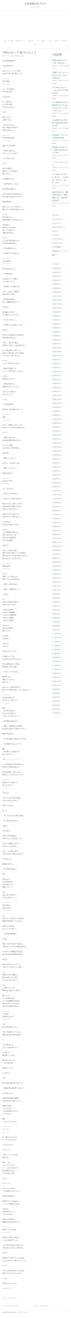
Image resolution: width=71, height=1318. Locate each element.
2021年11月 (55, 494)
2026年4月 (55, 284)
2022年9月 (55, 455)
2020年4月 (55, 570)
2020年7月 (55, 558)
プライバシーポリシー (23, 1312)
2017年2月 (55, 669)
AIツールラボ (56, 219)
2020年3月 (55, 574)
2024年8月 (55, 363)
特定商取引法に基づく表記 (9, 1312)
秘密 (53, 255)
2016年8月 (55, 693)
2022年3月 (55, 479)
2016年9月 (55, 689)
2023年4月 (55, 427)
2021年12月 (55, 491)
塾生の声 (57, 41)
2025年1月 (55, 344)
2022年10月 (55, 451)
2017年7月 (55, 649)
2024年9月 (55, 359)
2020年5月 (55, 566)
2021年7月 (55, 510)
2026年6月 (55, 276)
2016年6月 (55, 701)
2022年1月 (55, 487)
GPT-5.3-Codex (56, 239)
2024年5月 (55, 375)
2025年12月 (55, 300)
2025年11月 (55, 304)
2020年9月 (55, 550)
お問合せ (43, 41)
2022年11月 (55, 447)
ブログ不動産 (56, 247)
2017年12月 (55, 634)
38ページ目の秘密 (8, 41)
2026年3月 (55, 288)
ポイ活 (35, 44)
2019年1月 (55, 606)
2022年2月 (55, 483)
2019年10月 (55, 590)
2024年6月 (55, 371)
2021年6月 (55, 514)
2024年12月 (55, 348)
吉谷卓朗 (21, 56)
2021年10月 (55, 498)
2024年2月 (55, 387)
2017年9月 (55, 641)
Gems (54, 235)
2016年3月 (55, 709)
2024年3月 (55, 383)
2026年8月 (55, 268)
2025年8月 (55, 316)
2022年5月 (55, 471)
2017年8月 (55, 645)
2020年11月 (55, 542)
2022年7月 (55, 463)
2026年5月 (55, 280)
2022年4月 (55, 475)
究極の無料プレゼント (20, 41)
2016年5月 (55, 705)
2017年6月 (55, 653)
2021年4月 (55, 522)
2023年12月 (55, 395)
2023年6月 (55, 419)
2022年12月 (55, 443)
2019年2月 (55, 602)
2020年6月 (55, 562)
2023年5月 (55, 423)
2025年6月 (55, 324)
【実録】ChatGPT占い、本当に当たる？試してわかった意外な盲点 (60, 75)
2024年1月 (55, 391)
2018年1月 (55, 629)
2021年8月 (55, 506)
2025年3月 (55, 336)
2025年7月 (55, 320)
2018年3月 (55, 622)
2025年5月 (55, 328)
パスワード (50, 41)
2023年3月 (55, 431)
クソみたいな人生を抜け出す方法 (10, 1306)
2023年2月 (55, 435)
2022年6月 (55, 467)
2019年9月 (55, 594)
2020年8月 (55, 554)
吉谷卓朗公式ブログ (35, 3)
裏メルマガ (31, 41)
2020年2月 (55, 578)
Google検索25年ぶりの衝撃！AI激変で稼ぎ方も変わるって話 (60, 122)
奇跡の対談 (64, 41)
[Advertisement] (35, 26)
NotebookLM (56, 243)
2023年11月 (55, 399)
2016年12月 (55, 677)
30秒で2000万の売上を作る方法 (41, 1306)
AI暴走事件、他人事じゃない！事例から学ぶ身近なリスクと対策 (60, 150)
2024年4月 (55, 379)
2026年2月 (55, 292)
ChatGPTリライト (57, 227)
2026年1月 (55, 296)
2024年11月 (55, 352)
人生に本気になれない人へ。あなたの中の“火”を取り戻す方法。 (60, 90)
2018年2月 (55, 626)
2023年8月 (55, 411)
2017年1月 (55, 673)
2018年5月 (55, 614)
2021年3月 (55, 526)
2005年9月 (55, 713)
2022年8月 (55, 459)
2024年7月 (55, 367)
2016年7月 (55, 697)
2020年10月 (55, 546)
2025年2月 (55, 340)
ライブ (37, 41)
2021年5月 (55, 518)
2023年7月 (55, 415)
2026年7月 (55, 272)
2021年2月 (55, 530)
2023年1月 (55, 439)
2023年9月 (55, 407)
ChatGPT (54, 223)
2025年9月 (55, 312)
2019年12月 (55, 586)
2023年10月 (55, 403)
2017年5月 (55, 657)
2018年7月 (55, 610)
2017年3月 (55, 665)
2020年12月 (55, 538)
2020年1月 (55, 582)
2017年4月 (55, 661)
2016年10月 (55, 685)
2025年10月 (55, 308)
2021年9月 (55, 502)
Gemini (54, 231)
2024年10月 (55, 355)
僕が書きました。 (13, 1298)
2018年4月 (55, 618)
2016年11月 (55, 681)
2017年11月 (55, 637)
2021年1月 (55, 534)
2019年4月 (55, 598)
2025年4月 (55, 332)
